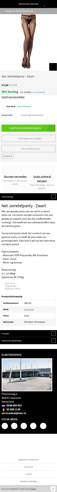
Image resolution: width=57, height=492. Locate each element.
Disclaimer (28, 467)
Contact (28, 474)
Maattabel (7, 156)
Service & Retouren (30, 148)
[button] (53, 67)
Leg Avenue (29, 309)
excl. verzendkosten (38, 92)
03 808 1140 (13, 409)
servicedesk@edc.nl (14, 413)
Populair (28, 333)
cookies (33, 489)
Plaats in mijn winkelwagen (25, 128)
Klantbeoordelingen (28, 481)
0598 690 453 (14, 405)
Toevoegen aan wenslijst (30, 138)
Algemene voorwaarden (28, 459)
